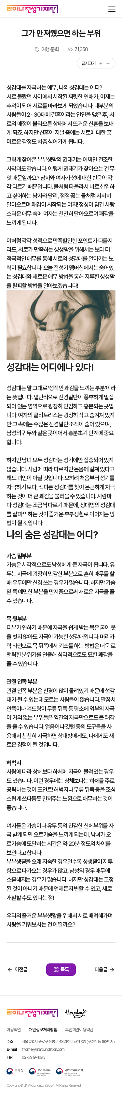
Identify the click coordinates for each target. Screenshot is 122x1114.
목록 (65, 969)
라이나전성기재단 (32, 9)
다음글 (101, 969)
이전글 (21, 969)
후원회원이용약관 (79, 1029)
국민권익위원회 (69, 1072)
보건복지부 (39, 1072)
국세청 (15, 1072)
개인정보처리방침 (43, 1029)
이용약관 (13, 1029)
